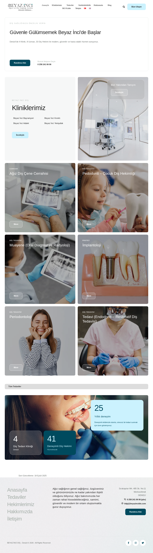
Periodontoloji (21, 317)
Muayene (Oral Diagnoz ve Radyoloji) (40, 245)
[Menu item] (85, 8)
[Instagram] (136, 543)
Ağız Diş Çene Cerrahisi (29, 173)
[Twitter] (143, 543)
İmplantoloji (91, 245)
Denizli (24, 543)
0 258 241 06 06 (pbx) (136, 500)
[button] (136, 7)
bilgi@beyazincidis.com (135, 504)
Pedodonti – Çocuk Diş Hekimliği (108, 173)
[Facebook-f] (128, 543)
